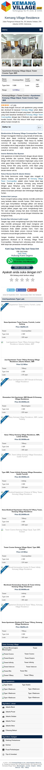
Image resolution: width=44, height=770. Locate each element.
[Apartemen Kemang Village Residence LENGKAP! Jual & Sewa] (22, 11)
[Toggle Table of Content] (38, 127)
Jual (19, 253)
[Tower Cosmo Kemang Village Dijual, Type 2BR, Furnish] (22, 532)
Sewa (24, 253)
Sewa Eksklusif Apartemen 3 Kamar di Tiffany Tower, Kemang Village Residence (22, 510)
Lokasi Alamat (30, 763)
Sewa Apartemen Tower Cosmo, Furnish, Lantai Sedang (22, 323)
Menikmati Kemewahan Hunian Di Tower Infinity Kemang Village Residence (22, 586)
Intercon (17, 767)
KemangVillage (8, 96)
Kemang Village (27, 110)
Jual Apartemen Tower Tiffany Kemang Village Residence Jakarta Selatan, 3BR (22, 360)
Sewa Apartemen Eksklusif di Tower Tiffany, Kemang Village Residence (22, 623)
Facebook (22, 290)
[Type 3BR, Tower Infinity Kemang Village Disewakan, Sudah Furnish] (22, 457)
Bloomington (21, 766)
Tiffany (27, 767)
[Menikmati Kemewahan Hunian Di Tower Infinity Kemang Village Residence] (22, 569)
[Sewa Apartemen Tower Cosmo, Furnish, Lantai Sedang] (22, 307)
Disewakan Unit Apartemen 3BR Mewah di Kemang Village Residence (22, 398)
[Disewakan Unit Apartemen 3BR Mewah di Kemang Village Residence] (22, 382)
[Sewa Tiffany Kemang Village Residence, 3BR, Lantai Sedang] (22, 419)
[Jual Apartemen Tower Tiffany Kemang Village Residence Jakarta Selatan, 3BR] (22, 344)
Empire (33, 766)
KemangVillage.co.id (18, 763)
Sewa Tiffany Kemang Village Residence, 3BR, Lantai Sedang (22, 435)
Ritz (22, 767)
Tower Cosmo (23, 96)
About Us (38, 763)
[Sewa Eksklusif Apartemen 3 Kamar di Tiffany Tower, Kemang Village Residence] (22, 494)
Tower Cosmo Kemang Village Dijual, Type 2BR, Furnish (22, 548)
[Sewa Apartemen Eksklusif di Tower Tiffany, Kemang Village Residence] (22, 607)
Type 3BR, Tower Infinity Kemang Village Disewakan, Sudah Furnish (22, 473)
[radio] (11, 280)
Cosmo (28, 766)
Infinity (39, 766)
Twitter (11, 290)
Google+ (33, 290)
